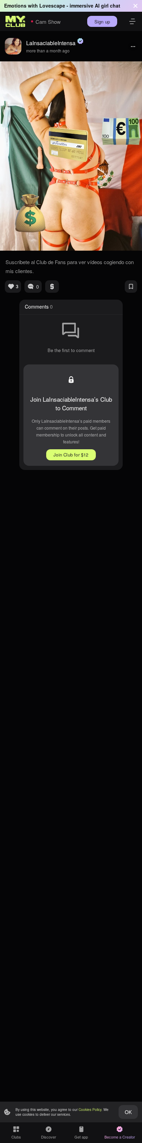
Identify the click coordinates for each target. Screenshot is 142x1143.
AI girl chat (107, 5)
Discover (48, 1137)
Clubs (16, 1137)
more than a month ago (48, 50)
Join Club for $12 (70, 454)
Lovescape (52, 5)
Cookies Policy (90, 1109)
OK (128, 1112)
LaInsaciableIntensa (50, 43)
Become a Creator (119, 1137)
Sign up (102, 21)
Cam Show (48, 21)
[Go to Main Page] (16, 21)
